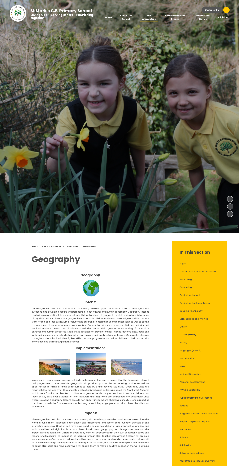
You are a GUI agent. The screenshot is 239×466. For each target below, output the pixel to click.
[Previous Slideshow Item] (230, 206)
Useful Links (212, 10)
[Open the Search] (226, 10)
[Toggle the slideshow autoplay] (230, 214)
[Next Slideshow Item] (230, 199)
